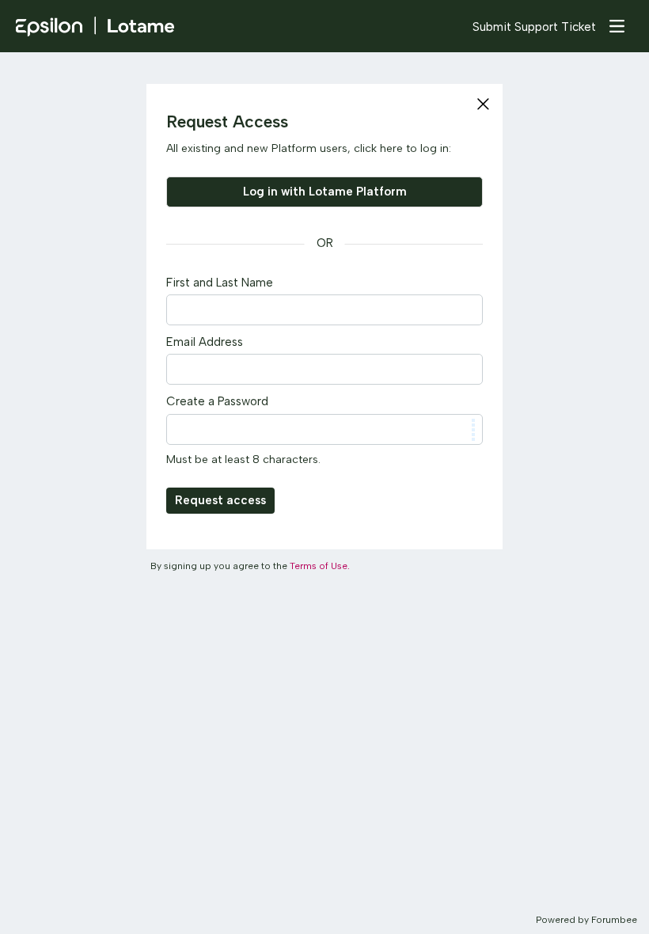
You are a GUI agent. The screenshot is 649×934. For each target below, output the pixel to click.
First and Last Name (219, 282)
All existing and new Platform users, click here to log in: (308, 148)
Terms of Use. (320, 565)
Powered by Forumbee (586, 919)
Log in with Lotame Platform (325, 191)
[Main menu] (616, 26)
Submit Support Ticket (534, 27)
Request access (220, 500)
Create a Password (217, 401)
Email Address (204, 342)
